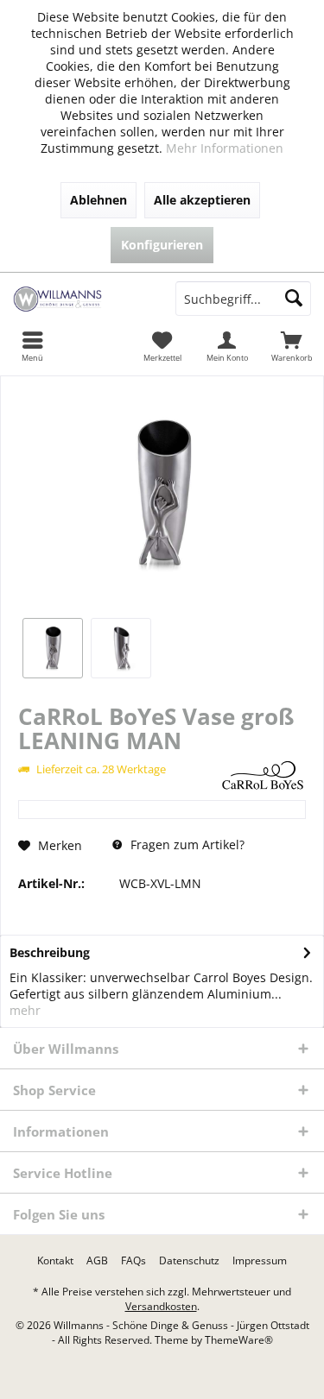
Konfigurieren (162, 244)
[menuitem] (32, 346)
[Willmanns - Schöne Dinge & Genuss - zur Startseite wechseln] (81, 298)
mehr (25, 1010)
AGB (97, 1261)
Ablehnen (98, 200)
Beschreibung (50, 952)
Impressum (259, 1261)
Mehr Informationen (224, 148)
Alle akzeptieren (202, 200)
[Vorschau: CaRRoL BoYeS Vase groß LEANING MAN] (52, 648)
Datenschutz (189, 1261)
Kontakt (55, 1261)
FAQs (133, 1261)
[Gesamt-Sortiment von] (262, 774)
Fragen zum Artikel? (186, 844)
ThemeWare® (239, 1340)
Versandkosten (161, 1306)
